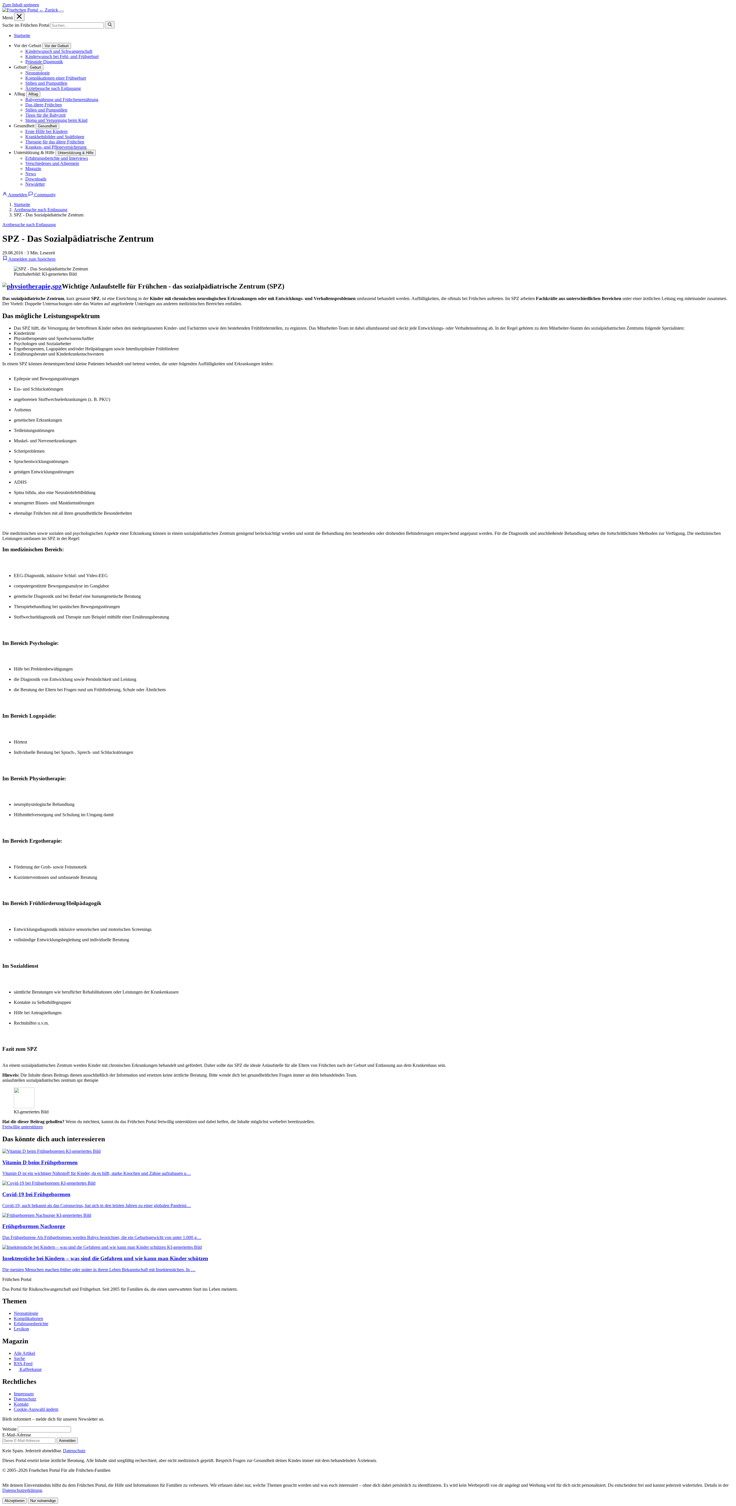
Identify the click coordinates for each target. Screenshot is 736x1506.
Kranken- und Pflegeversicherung (56, 147)
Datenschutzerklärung (22, 1490)
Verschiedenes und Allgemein (52, 163)
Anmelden (67, 1440)
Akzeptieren (14, 1501)
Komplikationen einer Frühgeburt (55, 78)
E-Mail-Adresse (16, 1434)
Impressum (24, 1393)
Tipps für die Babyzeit (45, 115)
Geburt (35, 67)
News (30, 173)
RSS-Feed (23, 1363)
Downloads (35, 178)
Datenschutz (25, 1398)
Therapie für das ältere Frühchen (54, 141)
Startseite (22, 35)
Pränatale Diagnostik (44, 61)
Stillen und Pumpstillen (46, 83)
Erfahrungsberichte (31, 1323)
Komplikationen (28, 1318)
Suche (19, 1358)
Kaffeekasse (30, 1369)
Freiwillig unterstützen (22, 1126)
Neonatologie (37, 72)
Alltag (33, 94)
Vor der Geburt (57, 46)
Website (9, 1429)
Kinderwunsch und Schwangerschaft (58, 51)
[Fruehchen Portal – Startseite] (20, 9)
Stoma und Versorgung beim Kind (56, 120)
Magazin (33, 168)
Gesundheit (47, 126)
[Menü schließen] (19, 17)
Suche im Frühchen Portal (25, 25)
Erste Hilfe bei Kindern (46, 131)
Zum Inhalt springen (20, 4)
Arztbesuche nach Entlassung (40, 209)
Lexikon (21, 1328)
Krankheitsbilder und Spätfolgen (54, 136)
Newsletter (35, 184)
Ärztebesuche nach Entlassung (53, 88)
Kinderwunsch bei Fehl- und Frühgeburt (62, 56)
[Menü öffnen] (61, 11)
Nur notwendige (43, 1501)
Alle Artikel (24, 1353)
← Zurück (49, 9)
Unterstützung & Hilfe (75, 153)
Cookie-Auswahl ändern (36, 1409)
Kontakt (21, 1404)
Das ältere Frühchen (43, 104)
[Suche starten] (109, 24)
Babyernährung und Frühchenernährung (61, 99)
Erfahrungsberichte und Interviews (56, 158)
